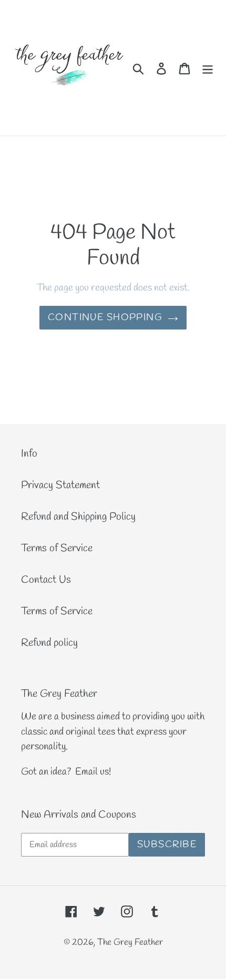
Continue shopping (105, 317)
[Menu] (207, 68)
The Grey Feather (130, 942)
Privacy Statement (60, 485)
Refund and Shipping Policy (78, 517)
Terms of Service (57, 548)
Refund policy (49, 643)
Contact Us (46, 580)
